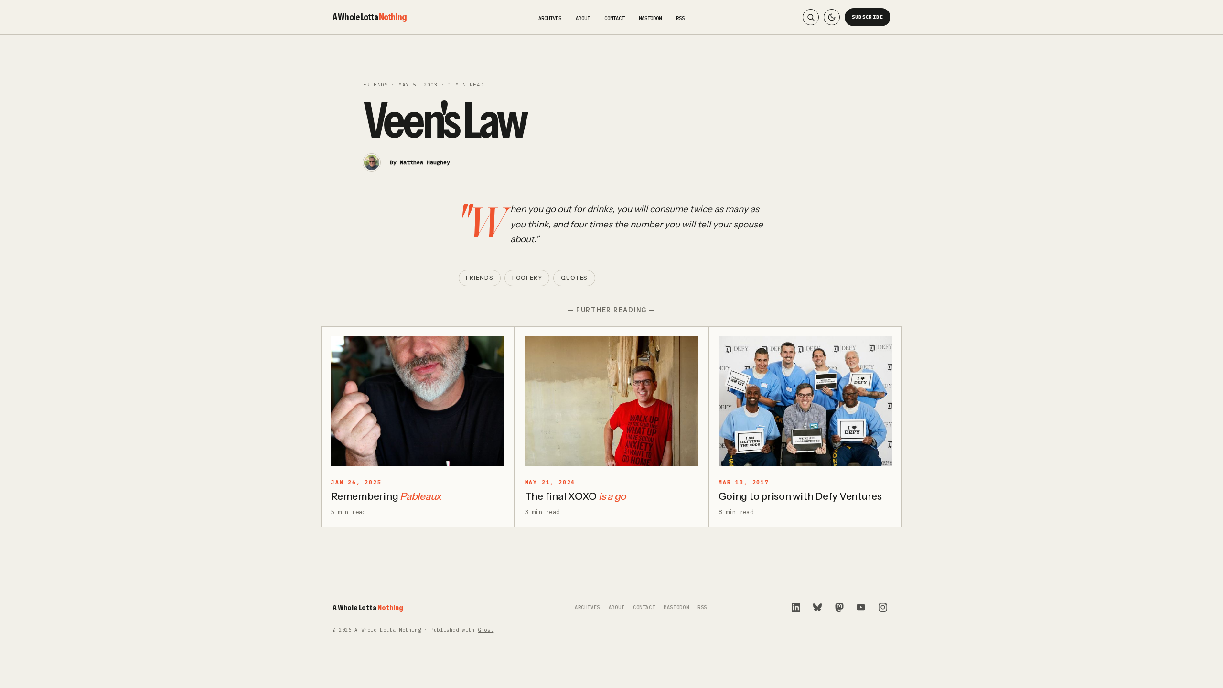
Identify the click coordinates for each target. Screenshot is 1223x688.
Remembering (386, 496)
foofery (527, 277)
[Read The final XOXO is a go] (611, 401)
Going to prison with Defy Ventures (800, 496)
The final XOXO (575, 496)
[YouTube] (861, 607)
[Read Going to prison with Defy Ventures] (805, 401)
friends (375, 84)
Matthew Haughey (425, 162)
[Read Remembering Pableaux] (417, 401)
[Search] (811, 17)
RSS (680, 18)
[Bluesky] (817, 607)
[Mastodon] (839, 607)
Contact (614, 18)
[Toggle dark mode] (832, 17)
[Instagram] (882, 607)
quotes (574, 277)
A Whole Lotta (370, 16)
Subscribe (868, 17)
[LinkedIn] (796, 607)
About (583, 18)
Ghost (485, 630)
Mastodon (650, 18)
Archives (549, 18)
